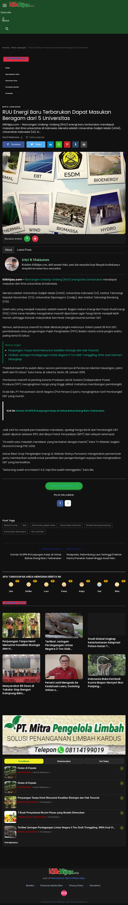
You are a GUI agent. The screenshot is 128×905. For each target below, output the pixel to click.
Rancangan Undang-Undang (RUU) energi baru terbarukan (63, 279)
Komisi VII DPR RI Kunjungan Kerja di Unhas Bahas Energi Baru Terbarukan (60, 410)
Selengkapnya (11, 842)
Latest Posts (24, 249)
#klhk (7, 68)
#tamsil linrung (11, 525)
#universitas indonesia (70, 525)
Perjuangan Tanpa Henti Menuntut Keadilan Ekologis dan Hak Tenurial (53, 350)
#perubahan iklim (12, 74)
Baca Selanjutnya (61, 486)
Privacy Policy (76, 885)
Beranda (5, 48)
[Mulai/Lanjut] (27, 239)
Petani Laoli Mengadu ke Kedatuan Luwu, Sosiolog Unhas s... (62, 686)
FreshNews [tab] (23, 761)
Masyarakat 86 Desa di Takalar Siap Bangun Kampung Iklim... (18, 689)
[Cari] (6, 29)
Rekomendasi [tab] (63, 761)
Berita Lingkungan (19, 48)
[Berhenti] (35, 239)
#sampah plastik (12, 87)
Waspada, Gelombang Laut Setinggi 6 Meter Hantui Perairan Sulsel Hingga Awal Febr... (94, 556)
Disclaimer (95, 885)
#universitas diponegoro (15, 532)
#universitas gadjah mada (43, 525)
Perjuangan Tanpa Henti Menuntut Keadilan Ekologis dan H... (21, 645)
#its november (37, 532)
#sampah (9, 93)
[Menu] (5, 6)
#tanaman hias (11, 81)
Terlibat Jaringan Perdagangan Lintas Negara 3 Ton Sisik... (59, 645)
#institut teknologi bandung (98, 525)
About (8, 249)
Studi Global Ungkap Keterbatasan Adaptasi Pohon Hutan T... (104, 642)
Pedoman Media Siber (51, 885)
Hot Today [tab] (104, 761)
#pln (25, 525)
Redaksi (30, 885)
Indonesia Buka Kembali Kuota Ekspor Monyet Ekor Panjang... (106, 682)
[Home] (21, 5)
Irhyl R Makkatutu (10, 137)
